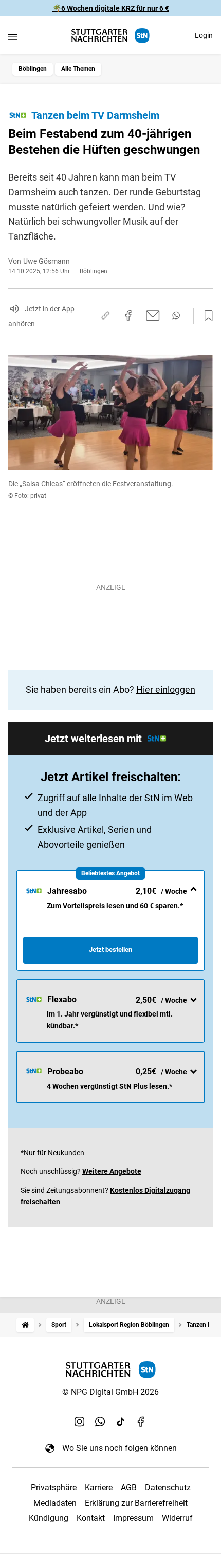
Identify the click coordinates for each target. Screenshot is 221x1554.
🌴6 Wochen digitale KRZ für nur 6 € (110, 8)
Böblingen (33, 68)
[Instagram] (79, 1421)
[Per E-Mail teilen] (153, 315)
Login (204, 35)
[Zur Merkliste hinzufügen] (205, 316)
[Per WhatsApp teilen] (176, 315)
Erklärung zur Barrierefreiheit (136, 1503)
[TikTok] (121, 1421)
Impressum (133, 1518)
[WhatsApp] (100, 1421)
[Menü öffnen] (12, 37)
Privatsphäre (54, 1487)
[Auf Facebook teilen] (128, 315)
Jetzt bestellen (110, 949)
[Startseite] (25, 1325)
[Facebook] (141, 1421)
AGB (129, 1487)
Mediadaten (55, 1503)
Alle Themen (78, 68)
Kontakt (91, 1518)
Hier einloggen (165, 689)
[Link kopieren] (105, 315)
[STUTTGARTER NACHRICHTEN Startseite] (110, 35)
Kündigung (48, 1518)
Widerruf (177, 1518)
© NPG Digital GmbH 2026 (110, 1392)
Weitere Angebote (111, 1171)
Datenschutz (168, 1487)
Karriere (99, 1487)
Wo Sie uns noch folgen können (119, 1448)
